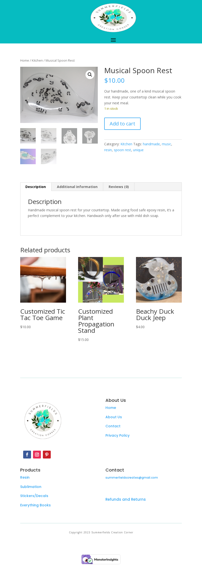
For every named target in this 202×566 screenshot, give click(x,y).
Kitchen (37, 60)
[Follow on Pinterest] (47, 454)
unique (138, 150)
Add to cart (122, 123)
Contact (112, 426)
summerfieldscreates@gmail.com (131, 477)
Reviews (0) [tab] (119, 186)
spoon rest (122, 150)
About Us (113, 417)
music (166, 144)
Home (24, 60)
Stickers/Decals (34, 495)
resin (108, 150)
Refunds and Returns (125, 499)
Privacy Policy (117, 435)
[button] (89, 74)
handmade (151, 144)
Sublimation (30, 486)
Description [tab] (35, 186)
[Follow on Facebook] (27, 454)
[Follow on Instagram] (37, 454)
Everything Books (35, 505)
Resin (25, 477)
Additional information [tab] (77, 186)
